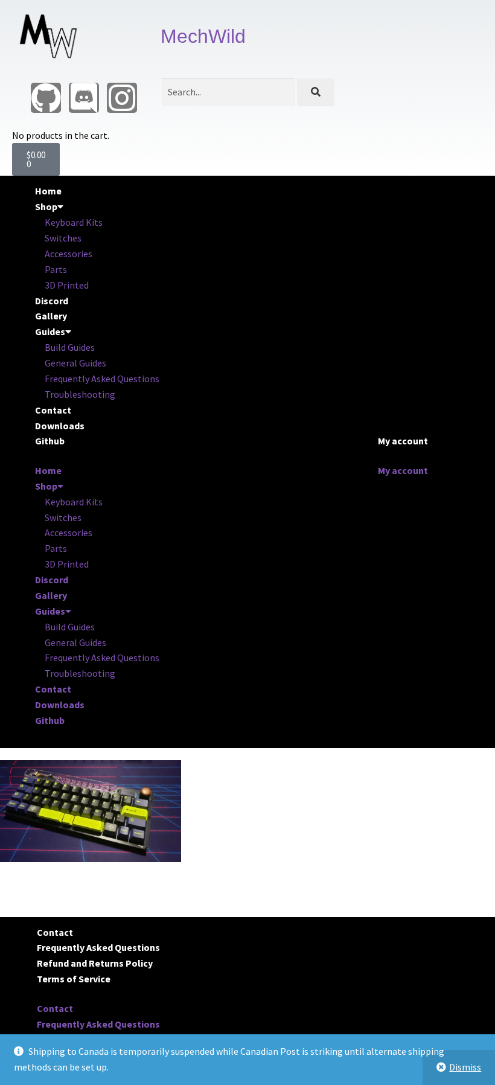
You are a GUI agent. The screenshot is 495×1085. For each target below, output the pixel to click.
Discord (51, 301)
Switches (63, 238)
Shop (46, 206)
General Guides (75, 363)
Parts (56, 269)
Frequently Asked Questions (102, 379)
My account (403, 441)
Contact (53, 410)
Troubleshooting (80, 394)
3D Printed (67, 285)
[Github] (46, 98)
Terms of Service (73, 979)
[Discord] (84, 98)
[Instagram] (122, 98)
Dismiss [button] (465, 1067)
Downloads (60, 426)
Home (48, 191)
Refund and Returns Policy (95, 963)
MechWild (203, 36)
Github (50, 441)
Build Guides (70, 347)
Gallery (51, 316)
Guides (50, 331)
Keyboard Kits (74, 222)
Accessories (68, 254)
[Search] (315, 92)
